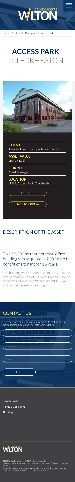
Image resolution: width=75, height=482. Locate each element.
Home (6, 33)
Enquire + (27, 192)
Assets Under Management (25, 33)
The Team (37, 202)
